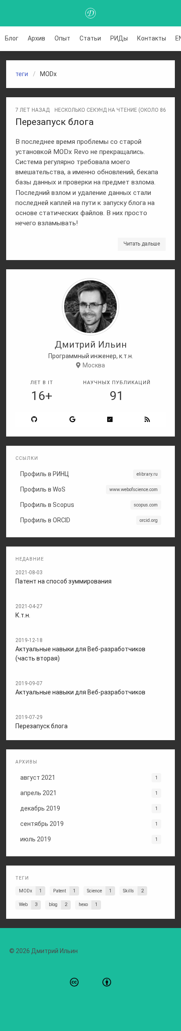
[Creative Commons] (74, 982)
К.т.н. (22, 615)
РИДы (119, 38)
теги (21, 73)
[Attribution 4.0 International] (107, 982)
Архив (36, 38)
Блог (11, 38)
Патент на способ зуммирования (63, 581)
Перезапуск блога (54, 122)
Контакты (151, 38)
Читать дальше (141, 244)
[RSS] (147, 419)
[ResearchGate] (110, 419)
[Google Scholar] (72, 419)
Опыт (62, 38)
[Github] (34, 419)
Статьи (90, 38)
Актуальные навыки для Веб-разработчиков (80, 692)
